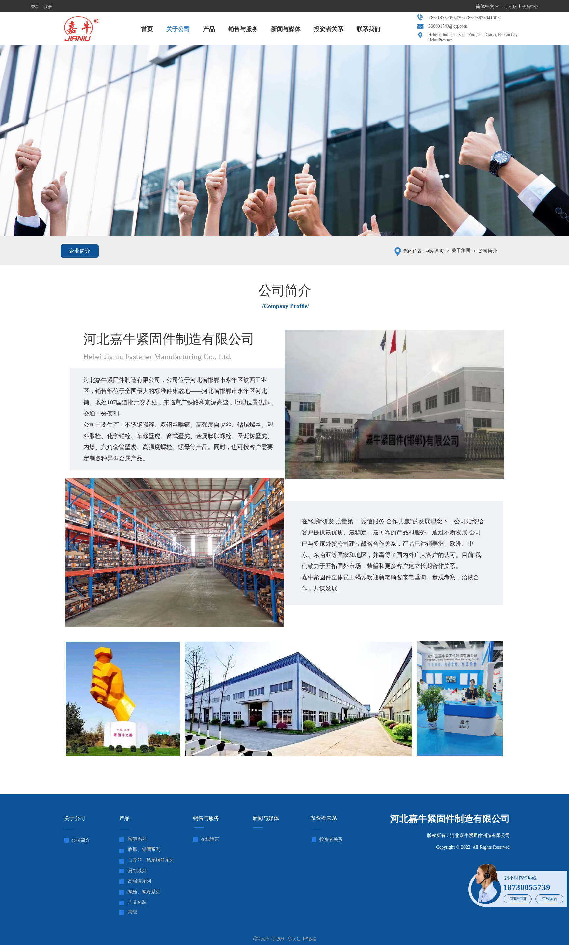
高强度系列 (139, 881)
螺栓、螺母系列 (144, 891)
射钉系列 (137, 870)
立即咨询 (518, 898)
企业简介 (79, 251)
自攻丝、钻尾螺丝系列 (151, 860)
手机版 (511, 6)
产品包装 (137, 902)
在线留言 (549, 898)
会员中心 (530, 6)
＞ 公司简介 (485, 250)
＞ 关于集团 (458, 250)
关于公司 (178, 29)
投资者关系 (328, 29)
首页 (147, 29)
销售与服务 (243, 29)
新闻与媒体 (286, 29)
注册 (48, 6)
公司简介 (80, 840)
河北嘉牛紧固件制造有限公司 (450, 819)
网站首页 (434, 251)
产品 (209, 29)
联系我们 (368, 29)
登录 (35, 6)
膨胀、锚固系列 (144, 849)
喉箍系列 (137, 839)
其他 (132, 911)
